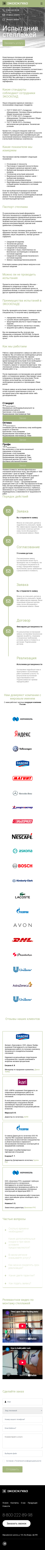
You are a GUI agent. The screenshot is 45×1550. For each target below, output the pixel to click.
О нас (23, 1503)
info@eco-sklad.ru (13, 15)
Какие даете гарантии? (22, 1275)
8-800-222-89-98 (12, 10)
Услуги (5, 1503)
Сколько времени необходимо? (19, 1230)
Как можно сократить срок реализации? (23, 1266)
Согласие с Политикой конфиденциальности (23, 1461)
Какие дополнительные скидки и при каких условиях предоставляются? (21, 1243)
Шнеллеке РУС (30, 1208)
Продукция (32, 1503)
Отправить (12, 1469)
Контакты (14, 1503)
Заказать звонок (12, 20)
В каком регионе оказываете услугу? (19, 1256)
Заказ (22, 418)
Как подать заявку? (20, 1283)
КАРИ (26, 1117)
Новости (6, 1506)
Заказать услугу (13, 43)
